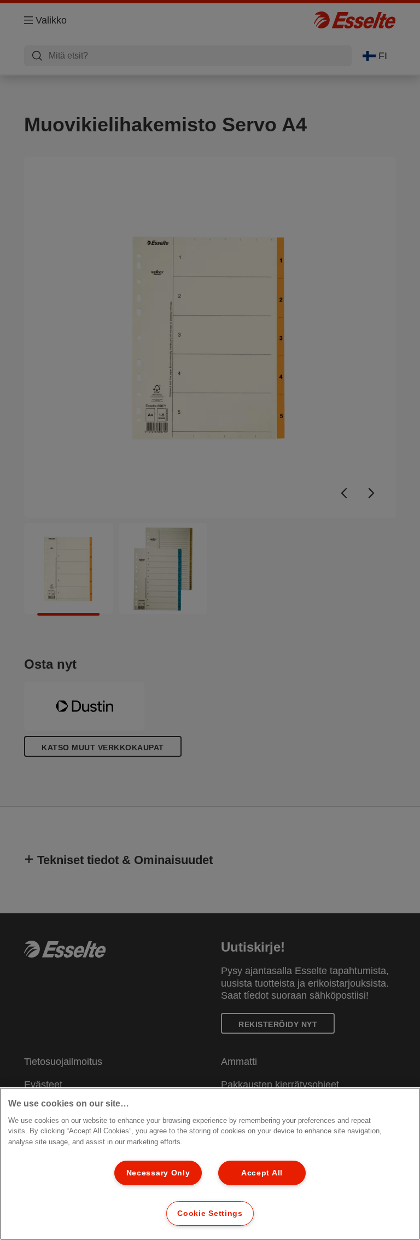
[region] (210, 1163)
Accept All (262, 1172)
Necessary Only (158, 1172)
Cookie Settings (210, 1213)
